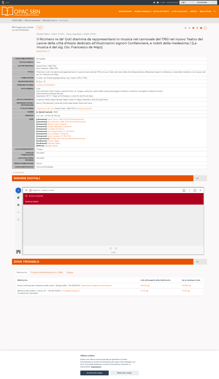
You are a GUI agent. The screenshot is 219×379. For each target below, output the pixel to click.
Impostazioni (96, 367)
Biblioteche (205, 11)
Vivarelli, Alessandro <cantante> (59, 127)
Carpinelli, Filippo (53, 143)
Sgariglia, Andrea (51, 146)
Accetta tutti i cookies (94, 373)
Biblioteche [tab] (22, 272)
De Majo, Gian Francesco (59, 139)
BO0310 (145, 286)
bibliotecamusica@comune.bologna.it (97, 286)
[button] (187, 3)
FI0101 (144, 291)
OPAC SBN (17, 20)
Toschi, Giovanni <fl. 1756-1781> (59, 136)
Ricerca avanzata (143, 11)
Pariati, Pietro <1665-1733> (57, 119)
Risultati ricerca (50, 20)
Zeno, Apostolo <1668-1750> (58, 122)
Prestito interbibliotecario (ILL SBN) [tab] (47, 272)
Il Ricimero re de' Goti (44, 109)
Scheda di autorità (84, 109)
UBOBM (186, 286)
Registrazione (173, 2)
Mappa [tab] (70, 272)
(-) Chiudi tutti (18, 173)
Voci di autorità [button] (161, 11)
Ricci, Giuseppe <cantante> (58, 134)
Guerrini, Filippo (53, 141)
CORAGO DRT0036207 (45, 85)
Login (163, 2)
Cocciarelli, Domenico (55, 129)
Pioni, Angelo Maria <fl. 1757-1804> (60, 131)
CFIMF (186, 291)
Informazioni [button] (125, 11)
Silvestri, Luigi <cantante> (57, 124)
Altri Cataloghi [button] (179, 11)
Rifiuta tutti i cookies (124, 373)
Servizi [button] (193, 11)
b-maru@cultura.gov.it (71, 291)
